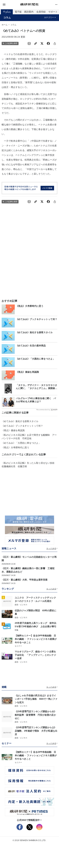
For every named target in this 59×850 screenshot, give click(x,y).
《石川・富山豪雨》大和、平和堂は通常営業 (25, 579)
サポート (53, 11)
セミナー (18, 646)
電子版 (18, 11)
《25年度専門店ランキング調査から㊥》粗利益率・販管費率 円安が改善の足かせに (35, 715)
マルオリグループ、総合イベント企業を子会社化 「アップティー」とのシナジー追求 (35, 655)
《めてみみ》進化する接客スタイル (20, 421)
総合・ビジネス (21, 605)
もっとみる (51, 548)
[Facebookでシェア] (48, 43)
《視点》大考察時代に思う (15, 447)
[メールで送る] (29, 43)
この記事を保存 (11, 43)
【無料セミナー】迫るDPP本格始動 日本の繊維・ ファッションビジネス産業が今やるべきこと (36, 639)
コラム (7, 17)
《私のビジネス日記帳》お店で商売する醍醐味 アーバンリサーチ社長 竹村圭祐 (29, 437)
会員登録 (41, 11)
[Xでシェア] (42, 43)
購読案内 (28, 11)
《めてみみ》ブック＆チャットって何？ (22, 426)
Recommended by (43, 410)
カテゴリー (49, 17)
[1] (7, 601)
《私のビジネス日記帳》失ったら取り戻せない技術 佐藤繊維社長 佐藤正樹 (29, 465)
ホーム (5, 25)
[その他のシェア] (54, 43)
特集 (16, 630)
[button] (11, 4)
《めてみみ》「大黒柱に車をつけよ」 (21, 443)
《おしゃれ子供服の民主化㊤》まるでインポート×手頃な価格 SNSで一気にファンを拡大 (36, 699)
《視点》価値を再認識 (13, 430)
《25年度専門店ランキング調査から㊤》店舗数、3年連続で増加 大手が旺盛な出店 (36, 731)
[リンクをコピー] (35, 43)
